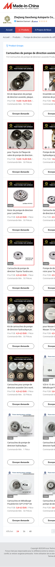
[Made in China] (21, 5)
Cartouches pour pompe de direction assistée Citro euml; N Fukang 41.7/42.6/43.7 (20, 387)
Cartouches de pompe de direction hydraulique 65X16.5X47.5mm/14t (18, 445)
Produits (25, 29)
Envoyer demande (20, 113)
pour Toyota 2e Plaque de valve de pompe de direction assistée (19, 155)
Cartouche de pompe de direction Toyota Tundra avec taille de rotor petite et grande (20, 271)
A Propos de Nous (43, 29)
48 (30, 531)
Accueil (9, 29)
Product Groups (15, 45)
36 (24, 531)
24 (18, 531)
